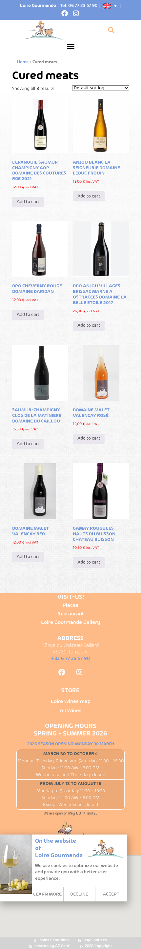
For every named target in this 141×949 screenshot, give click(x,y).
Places (70, 605)
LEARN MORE (47, 894)
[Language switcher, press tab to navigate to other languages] (110, 5)
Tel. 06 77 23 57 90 (79, 6)
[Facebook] (64, 13)
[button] (70, 46)
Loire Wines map (71, 701)
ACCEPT (111, 894)
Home (23, 62)
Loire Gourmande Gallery (70, 622)
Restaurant (70, 614)
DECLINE (79, 894)
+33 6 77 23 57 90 (70, 658)
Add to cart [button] (28, 202)
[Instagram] (76, 13)
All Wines (71, 711)
